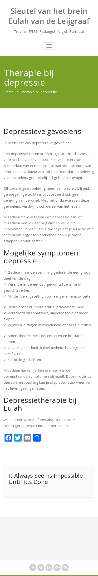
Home (9, 91)
